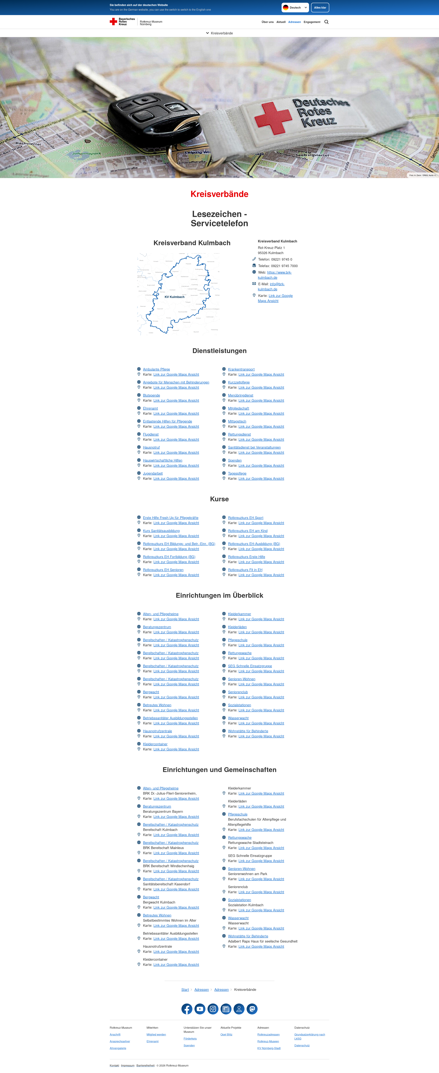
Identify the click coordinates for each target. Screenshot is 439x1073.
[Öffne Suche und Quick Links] (326, 22)
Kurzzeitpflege (239, 382)
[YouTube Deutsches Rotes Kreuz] (199, 1008)
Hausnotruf (151, 447)
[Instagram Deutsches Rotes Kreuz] (212, 1008)
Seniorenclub (238, 691)
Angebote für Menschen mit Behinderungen (176, 382)
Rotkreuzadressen (268, 1034)
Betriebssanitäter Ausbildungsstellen (170, 717)
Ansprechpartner (120, 1041)
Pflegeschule (237, 639)
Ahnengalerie (118, 1048)
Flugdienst (151, 434)
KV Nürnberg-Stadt (269, 1048)
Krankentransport (241, 369)
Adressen (294, 22)
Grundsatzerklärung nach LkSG (309, 1036)
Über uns (268, 22)
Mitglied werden (156, 1034)
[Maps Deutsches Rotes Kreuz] (239, 1008)
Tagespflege (237, 473)
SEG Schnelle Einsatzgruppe (250, 665)
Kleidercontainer (155, 743)
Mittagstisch (237, 421)
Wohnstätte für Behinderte (248, 730)
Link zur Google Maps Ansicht (275, 298)
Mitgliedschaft (238, 408)
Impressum (127, 1065)
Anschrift (115, 1034)
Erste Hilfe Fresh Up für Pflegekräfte (170, 517)
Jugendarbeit (153, 473)
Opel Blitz (226, 1034)
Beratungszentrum (157, 626)
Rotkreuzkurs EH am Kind (248, 530)
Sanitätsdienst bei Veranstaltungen (254, 447)
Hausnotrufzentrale (157, 730)
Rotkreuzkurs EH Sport (245, 517)
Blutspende (151, 395)
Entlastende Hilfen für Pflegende (167, 421)
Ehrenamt (150, 408)
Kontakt (114, 1065)
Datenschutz (302, 1045)
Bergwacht (151, 691)
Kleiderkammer (239, 613)
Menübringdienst (240, 395)
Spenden (235, 460)
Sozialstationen (239, 704)
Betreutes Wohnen (157, 704)
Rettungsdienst (239, 434)
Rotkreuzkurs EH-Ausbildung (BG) (254, 543)
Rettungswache (240, 652)
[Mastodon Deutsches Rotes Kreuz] (252, 1008)
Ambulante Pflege (156, 369)
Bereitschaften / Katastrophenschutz (171, 639)
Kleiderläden (237, 626)
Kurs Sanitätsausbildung (161, 530)
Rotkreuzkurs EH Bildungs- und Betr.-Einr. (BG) (179, 543)
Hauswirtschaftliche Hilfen (162, 460)
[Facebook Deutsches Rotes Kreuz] (186, 1008)
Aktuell (281, 22)
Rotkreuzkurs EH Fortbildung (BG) (169, 556)
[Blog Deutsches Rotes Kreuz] (226, 1008)
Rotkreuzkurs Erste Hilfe (246, 556)
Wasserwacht (238, 717)
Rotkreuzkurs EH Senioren (163, 569)
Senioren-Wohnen (241, 678)
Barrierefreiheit (146, 1065)
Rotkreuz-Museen (268, 1041)
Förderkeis (190, 1038)
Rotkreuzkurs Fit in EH (245, 569)
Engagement (312, 22)
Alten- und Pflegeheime (161, 613)
